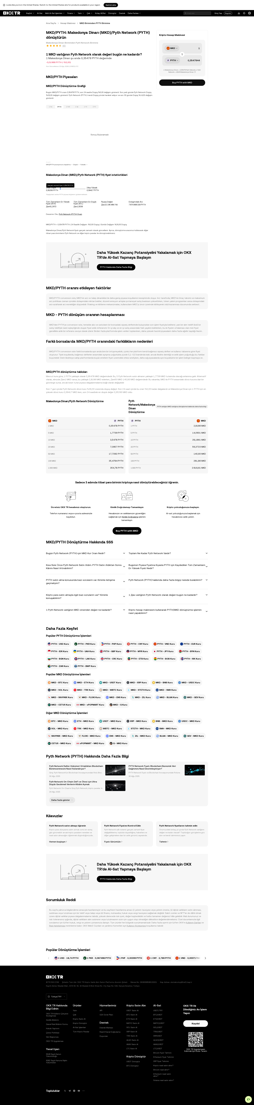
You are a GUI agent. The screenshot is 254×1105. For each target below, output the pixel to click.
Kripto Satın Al (79, 1019)
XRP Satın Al (131, 1032)
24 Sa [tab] (59, 107)
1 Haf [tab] (68, 107)
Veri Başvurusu (52, 1037)
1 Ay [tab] (76, 107)
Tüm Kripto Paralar (81, 1032)
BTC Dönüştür (132, 1066)
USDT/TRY (158, 1010)
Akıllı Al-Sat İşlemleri (53, 13)
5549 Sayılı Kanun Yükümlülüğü (53, 1055)
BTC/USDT (157, 1015)
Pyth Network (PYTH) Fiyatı (70, 214)
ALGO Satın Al (132, 1040)
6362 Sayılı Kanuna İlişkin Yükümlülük (56, 1061)
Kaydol (228, 13)
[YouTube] (79, 1090)
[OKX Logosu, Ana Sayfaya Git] (11, 13)
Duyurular (104, 1036)
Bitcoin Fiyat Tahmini (162, 1053)
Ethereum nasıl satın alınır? (162, 1075)
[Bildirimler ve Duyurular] (244, 13)
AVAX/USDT (158, 1044)
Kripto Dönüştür (80, 1023)
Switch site (111, 5)
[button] (85, 553)
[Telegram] (69, 1090)
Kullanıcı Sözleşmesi (136, 926)
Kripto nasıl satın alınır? (163, 1065)
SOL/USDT (157, 1027)
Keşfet (29, 13)
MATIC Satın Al (132, 1023)
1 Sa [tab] (50, 107)
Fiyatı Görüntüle (112, 841)
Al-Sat (39, 13)
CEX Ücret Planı (106, 1015)
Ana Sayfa (51, 23)
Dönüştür (112, 13)
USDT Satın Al (132, 1010)
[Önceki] (48, 958)
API (101, 1010)
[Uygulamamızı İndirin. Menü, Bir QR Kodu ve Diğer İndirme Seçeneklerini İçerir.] (239, 13)
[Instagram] (74, 1090)
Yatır (80, 13)
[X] (65, 1090)
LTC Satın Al (131, 1048)
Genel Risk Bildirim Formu (57, 1024)
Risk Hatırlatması (57, 926)
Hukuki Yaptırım (52, 1028)
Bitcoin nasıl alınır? (161, 1070)
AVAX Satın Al (132, 1044)
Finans (70, 13)
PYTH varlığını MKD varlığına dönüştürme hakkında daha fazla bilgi (181, 406)
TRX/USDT (158, 1032)
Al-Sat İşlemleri (79, 1027)
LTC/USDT (157, 1048)
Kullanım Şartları (193, 922)
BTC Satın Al (131, 1015)
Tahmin (163, 841)
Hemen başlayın (57, 841)
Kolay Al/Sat (100, 13)
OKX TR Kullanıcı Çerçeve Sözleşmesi (57, 1015)
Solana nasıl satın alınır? (163, 1080)
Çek (88, 13)
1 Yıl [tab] (85, 107)
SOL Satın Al (131, 1027)
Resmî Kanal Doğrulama (110, 1032)
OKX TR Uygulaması (54, 1041)
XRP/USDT (157, 1036)
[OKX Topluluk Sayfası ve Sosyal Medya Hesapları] (83, 1090)
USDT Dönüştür (133, 1061)
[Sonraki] (205, 958)
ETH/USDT (157, 1019)
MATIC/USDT (159, 1023)
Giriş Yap (218, 13)
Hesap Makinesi (67, 23)
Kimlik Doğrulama (130, 517)
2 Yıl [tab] (94, 107)
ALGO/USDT (158, 1040)
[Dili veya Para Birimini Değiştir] (249, 13)
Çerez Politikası (52, 1033)
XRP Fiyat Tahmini (161, 1061)
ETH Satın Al (131, 1019)
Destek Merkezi (106, 1028)
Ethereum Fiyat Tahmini (163, 1057)
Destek (122, 13)
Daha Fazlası (133, 13)
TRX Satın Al (131, 1036)
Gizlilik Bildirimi (52, 1020)
